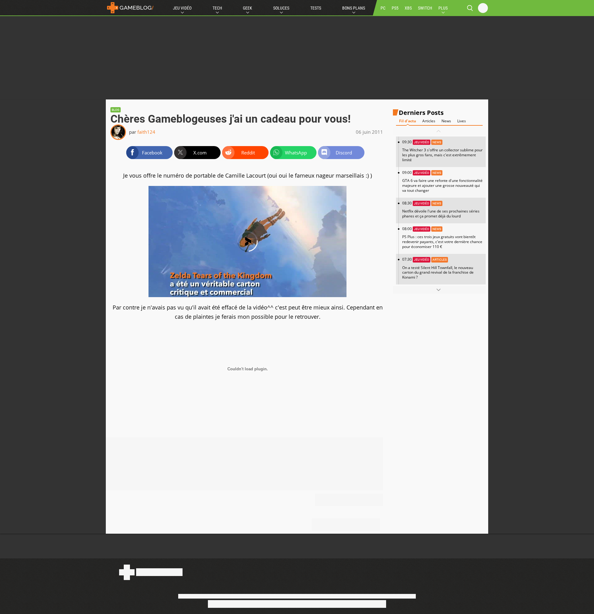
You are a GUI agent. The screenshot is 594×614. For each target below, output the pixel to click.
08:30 (441, 209)
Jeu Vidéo (182, 8)
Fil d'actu (407, 121)
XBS (408, 8)
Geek (247, 8)
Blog (115, 109)
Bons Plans (353, 8)
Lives (461, 121)
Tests (315, 8)
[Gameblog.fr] (130, 7)
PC (383, 8)
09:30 (442, 150)
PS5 (395, 8)
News (446, 121)
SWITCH (425, 8)
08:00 (442, 237)
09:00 (442, 181)
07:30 (438, 268)
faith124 (146, 132)
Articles (428, 121)
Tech (217, 8)
